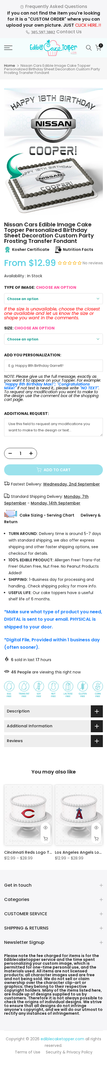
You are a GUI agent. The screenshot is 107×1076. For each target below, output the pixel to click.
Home (9, 65)
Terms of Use (27, 1052)
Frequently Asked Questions (55, 6)
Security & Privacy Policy (69, 1052)
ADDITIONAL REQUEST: (26, 413)
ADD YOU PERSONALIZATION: (32, 355)
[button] (70, 263)
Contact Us (56, 32)
